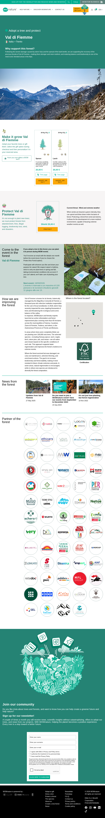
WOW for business (90, 2)
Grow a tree (49, 794)
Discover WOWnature (42, 9)
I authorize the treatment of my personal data (45, 754)
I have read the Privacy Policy (40, 756)
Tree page (43, 175)
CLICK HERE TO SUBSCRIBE (39, 777)
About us (48, 801)
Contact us (59, 9)
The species (49, 799)
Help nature (25, 9)
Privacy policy (70, 801)
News (47, 806)
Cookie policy (70, 806)
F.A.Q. (76, 2)
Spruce (38, 158)
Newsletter (69, 791)
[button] (3, 94)
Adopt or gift (78, 9)
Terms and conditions (72, 804)
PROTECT (48, 229)
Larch (55, 158)
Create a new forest (52, 804)
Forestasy (68, 794)
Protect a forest (50, 796)
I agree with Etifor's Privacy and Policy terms (45, 751)
